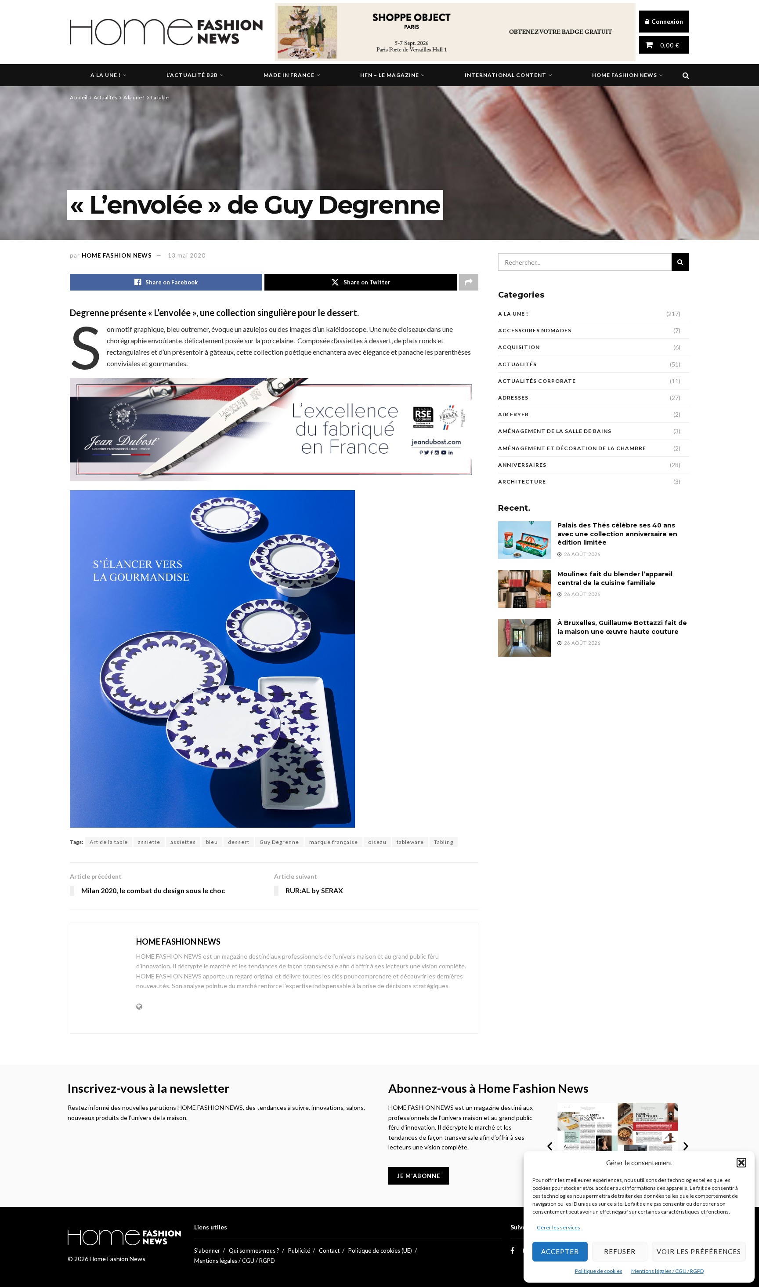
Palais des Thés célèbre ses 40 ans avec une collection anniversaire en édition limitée (617, 533)
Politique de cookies (598, 1271)
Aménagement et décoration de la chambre (572, 448)
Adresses (513, 397)
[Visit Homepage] (166, 32)
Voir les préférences (699, 1251)
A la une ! (105, 75)
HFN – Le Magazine (389, 75)
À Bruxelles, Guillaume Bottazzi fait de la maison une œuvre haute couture (622, 627)
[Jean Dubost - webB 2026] (274, 428)
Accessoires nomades (534, 330)
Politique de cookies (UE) (380, 1250)
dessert (238, 842)
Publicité (299, 1250)
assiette (149, 842)
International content (505, 75)
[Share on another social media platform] (468, 282)
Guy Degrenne (279, 842)
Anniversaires (522, 465)
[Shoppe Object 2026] (455, 31)
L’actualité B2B (192, 75)
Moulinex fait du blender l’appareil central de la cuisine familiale (614, 578)
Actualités (105, 97)
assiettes (183, 842)
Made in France (289, 75)
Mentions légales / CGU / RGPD (667, 1271)
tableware (410, 842)
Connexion (666, 21)
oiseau (377, 842)
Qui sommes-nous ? (254, 1250)
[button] (741, 1162)
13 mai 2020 (187, 255)
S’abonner (207, 1250)
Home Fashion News (624, 75)
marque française (333, 842)
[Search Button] (686, 75)
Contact (329, 1250)
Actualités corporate (537, 381)
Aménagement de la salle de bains (554, 431)
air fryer (513, 414)
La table (160, 97)
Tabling (443, 842)
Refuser (620, 1251)
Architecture (522, 481)
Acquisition (519, 347)
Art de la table (109, 842)
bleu (212, 842)
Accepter (560, 1251)
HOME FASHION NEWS (117, 255)
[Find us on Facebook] (512, 1251)
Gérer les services (558, 1227)
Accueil (78, 97)
